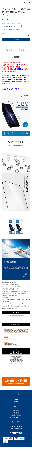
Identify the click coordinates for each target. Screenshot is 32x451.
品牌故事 (16, 399)
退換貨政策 (16, 413)
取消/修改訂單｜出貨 (16, 417)
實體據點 (16, 401)
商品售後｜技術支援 (16, 415)
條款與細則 (16, 411)
